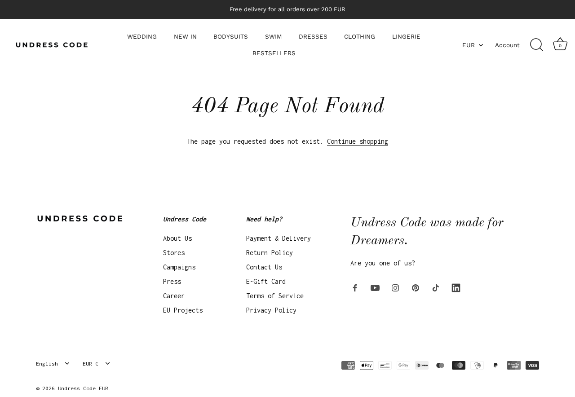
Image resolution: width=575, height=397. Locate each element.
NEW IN (185, 36)
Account (507, 45)
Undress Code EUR (83, 388)
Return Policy (269, 252)
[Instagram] (395, 287)
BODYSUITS (230, 36)
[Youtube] (375, 287)
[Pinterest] (415, 287)
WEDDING (142, 36)
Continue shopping (357, 141)
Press (172, 281)
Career (174, 296)
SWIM (273, 36)
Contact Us (264, 267)
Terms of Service (275, 296)
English (47, 363)
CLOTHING (359, 36)
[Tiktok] (435, 287)
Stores (174, 252)
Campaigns (179, 267)
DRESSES (313, 36)
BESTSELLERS (274, 53)
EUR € (90, 363)
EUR (468, 45)
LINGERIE (406, 36)
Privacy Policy (271, 310)
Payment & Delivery (278, 238)
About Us (177, 238)
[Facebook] (354, 287)
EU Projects (183, 310)
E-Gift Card (266, 281)
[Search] (536, 45)
